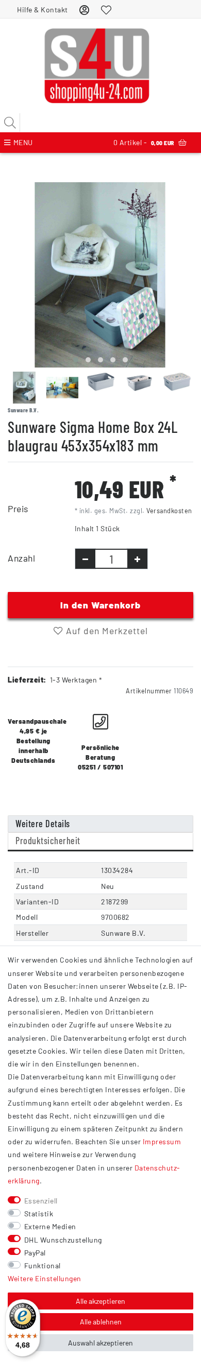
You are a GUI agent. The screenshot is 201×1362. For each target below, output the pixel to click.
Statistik (39, 1213)
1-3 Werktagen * (76, 679)
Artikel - (143, 142)
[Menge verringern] (85, 558)
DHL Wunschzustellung (63, 1239)
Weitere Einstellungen (44, 1278)
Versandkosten (169, 511)
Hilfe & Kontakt (42, 9)
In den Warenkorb (100, 604)
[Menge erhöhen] (137, 558)
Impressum (162, 1141)
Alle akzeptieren (100, 1301)
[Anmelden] (84, 9)
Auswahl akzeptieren (100, 1342)
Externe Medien (50, 1226)
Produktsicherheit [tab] (47, 840)
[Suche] (10, 122)
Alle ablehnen (101, 1321)
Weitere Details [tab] (42, 823)
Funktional (42, 1265)
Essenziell (41, 1200)
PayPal (35, 1252)
